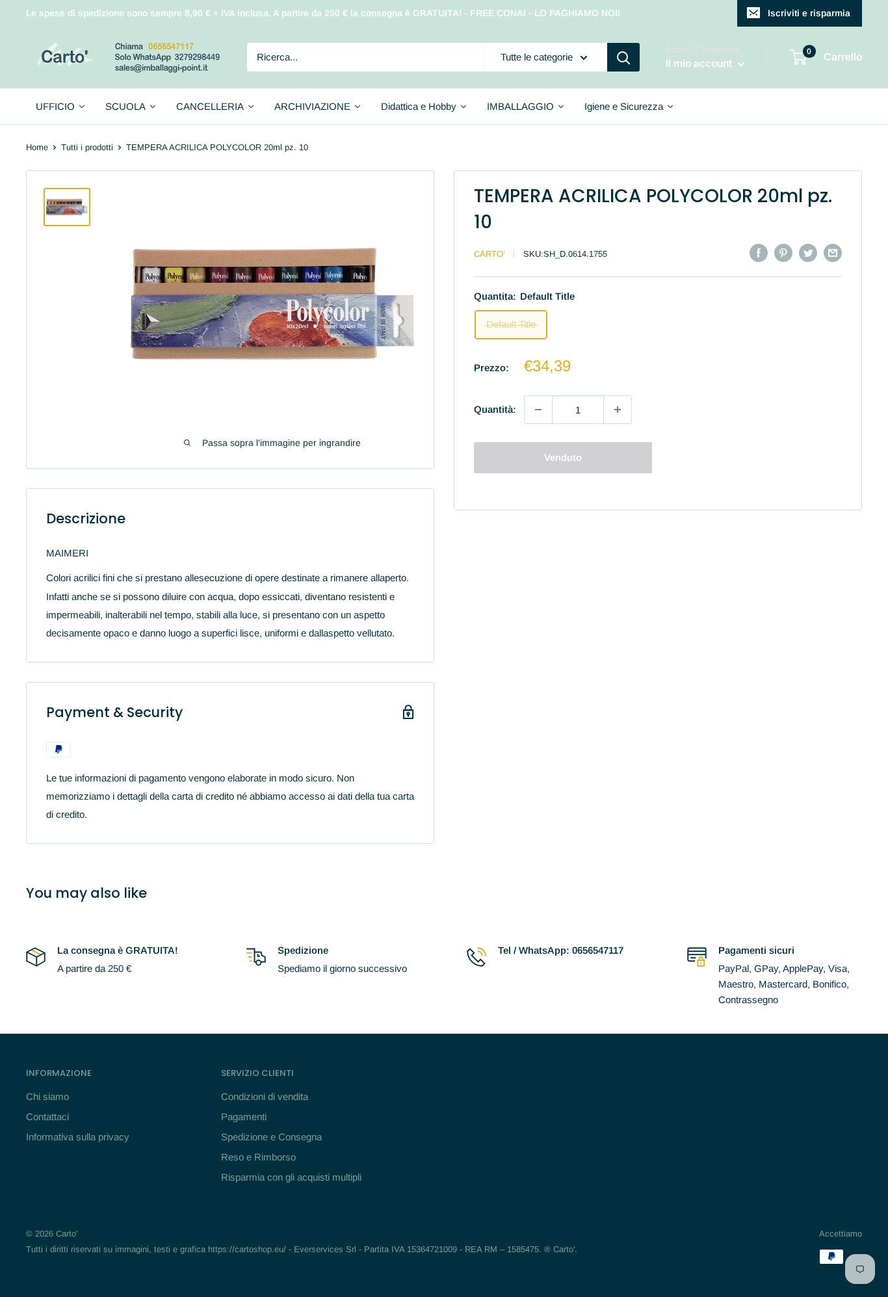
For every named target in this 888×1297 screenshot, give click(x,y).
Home (37, 147)
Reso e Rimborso (258, 1156)
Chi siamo (47, 1096)
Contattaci (47, 1116)
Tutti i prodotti (87, 147)
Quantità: (495, 409)
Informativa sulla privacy (77, 1136)
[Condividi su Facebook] (759, 252)
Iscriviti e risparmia (809, 13)
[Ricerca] (623, 57)
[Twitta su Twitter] (808, 252)
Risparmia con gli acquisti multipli (291, 1177)
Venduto (563, 457)
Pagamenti (244, 1116)
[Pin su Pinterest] (783, 252)
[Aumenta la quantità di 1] (617, 409)
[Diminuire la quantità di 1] (538, 409)
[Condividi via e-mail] (833, 252)
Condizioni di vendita (264, 1096)
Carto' (489, 254)
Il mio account (700, 64)
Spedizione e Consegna (271, 1136)
